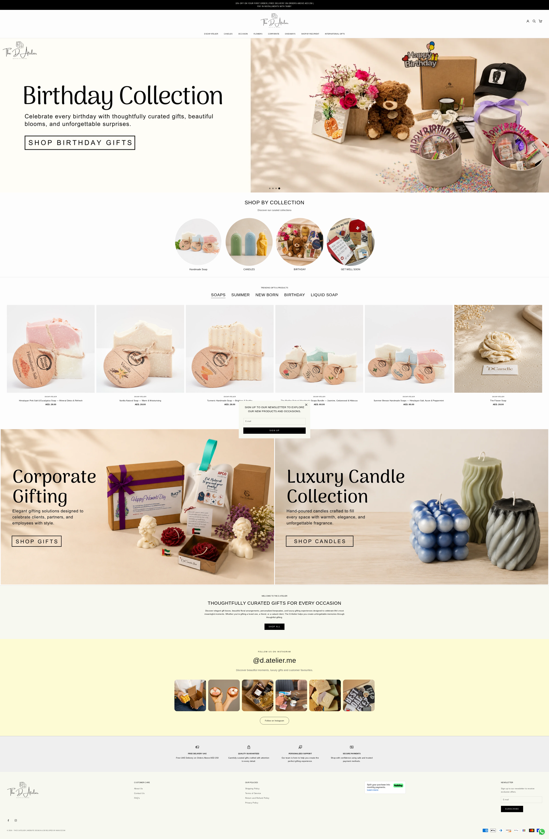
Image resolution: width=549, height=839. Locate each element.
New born (267, 295)
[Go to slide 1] (269, 188)
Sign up (274, 431)
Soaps (218, 295)
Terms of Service (253, 793)
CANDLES (228, 34)
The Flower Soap (498, 400)
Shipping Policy (252, 788)
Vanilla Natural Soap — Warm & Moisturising (140, 400)
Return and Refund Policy (257, 798)
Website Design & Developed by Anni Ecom (46, 830)
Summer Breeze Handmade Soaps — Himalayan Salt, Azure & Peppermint (409, 400)
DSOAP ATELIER (211, 34)
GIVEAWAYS (290, 34)
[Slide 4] (274, 115)
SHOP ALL (274, 627)
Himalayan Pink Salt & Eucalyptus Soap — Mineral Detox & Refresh (50, 400)
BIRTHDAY (294, 295)
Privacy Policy (251, 803)
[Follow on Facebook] (8, 820)
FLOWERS (258, 34)
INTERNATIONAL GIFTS (335, 34)
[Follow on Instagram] (15, 820)
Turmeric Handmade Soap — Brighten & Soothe (229, 400)
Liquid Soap (324, 295)
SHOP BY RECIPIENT (310, 34)
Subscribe (512, 809)
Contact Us (139, 793)
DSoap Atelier (51, 396)
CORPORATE (273, 34)
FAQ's (137, 798)
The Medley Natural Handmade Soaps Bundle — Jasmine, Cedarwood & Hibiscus (319, 400)
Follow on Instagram (274, 720)
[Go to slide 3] (276, 188)
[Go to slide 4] (279, 188)
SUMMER (240, 295)
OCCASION (243, 34)
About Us (138, 788)
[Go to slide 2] (273, 188)
